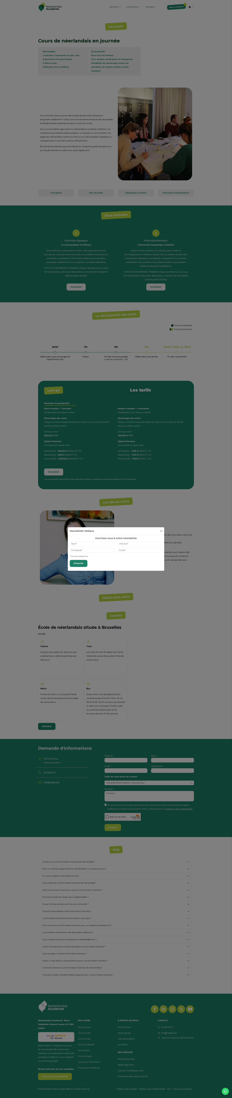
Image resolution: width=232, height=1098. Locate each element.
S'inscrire (78, 563)
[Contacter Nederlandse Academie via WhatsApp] (225, 1091)
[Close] (161, 531)
